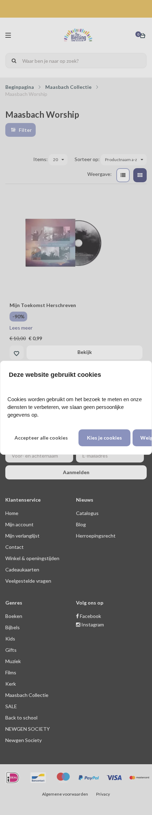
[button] (41, 437)
